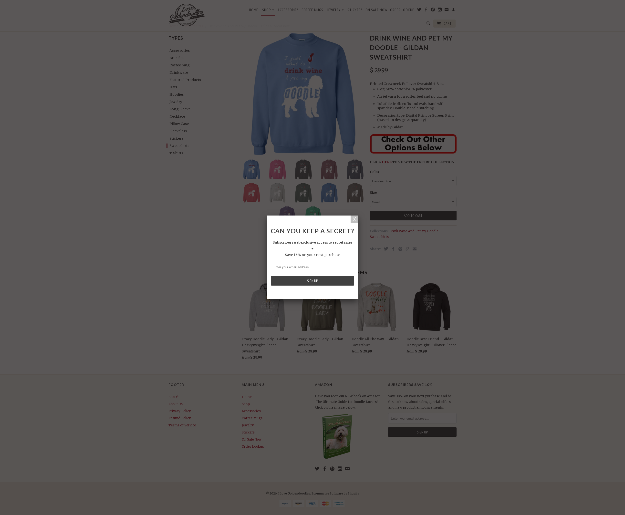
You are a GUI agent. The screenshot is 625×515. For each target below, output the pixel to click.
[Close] (354, 219)
